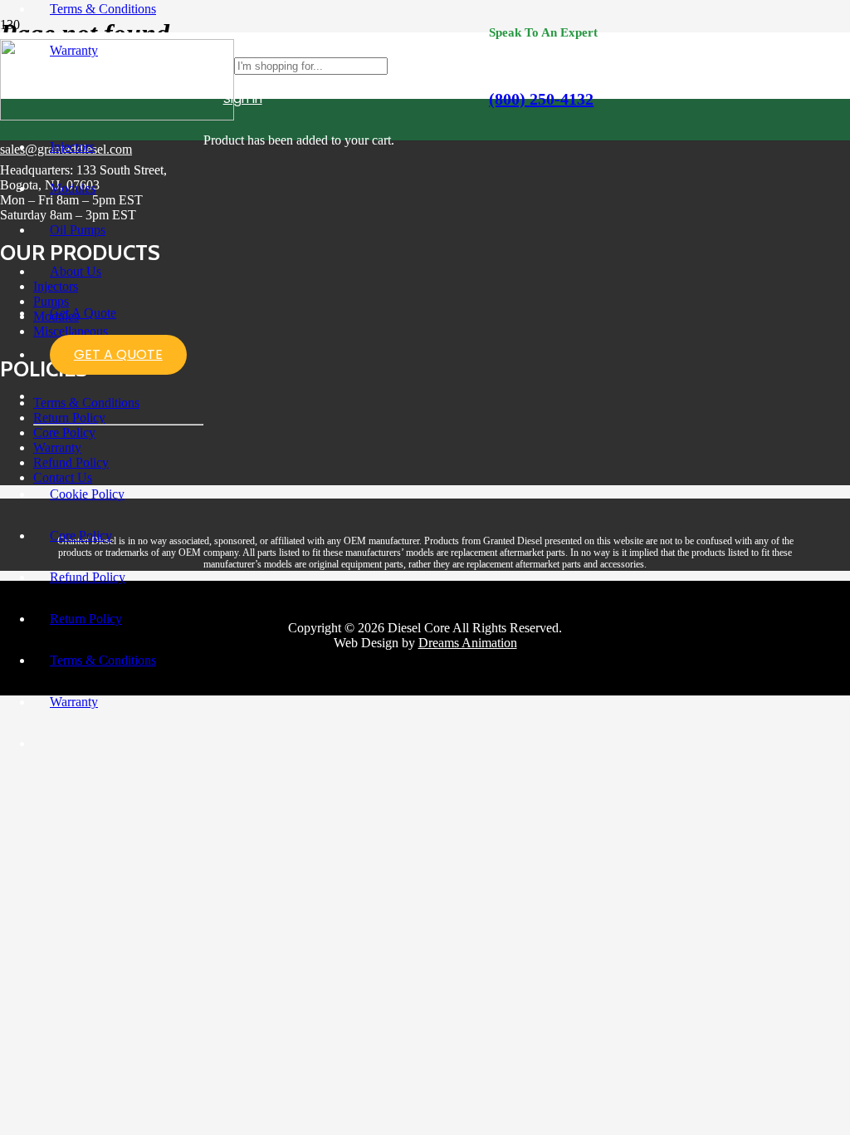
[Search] (476, 65)
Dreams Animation (467, 643)
